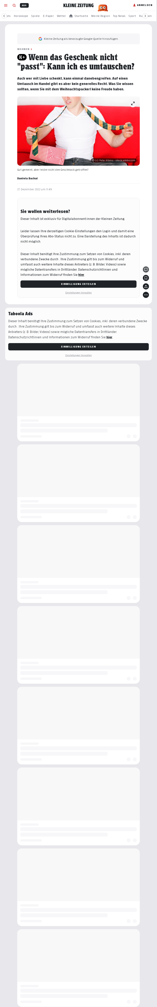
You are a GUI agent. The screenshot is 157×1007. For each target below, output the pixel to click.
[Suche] (14, 5)
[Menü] (5, 5)
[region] (78, 16)
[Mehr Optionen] (146, 295)
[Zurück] (4, 16)
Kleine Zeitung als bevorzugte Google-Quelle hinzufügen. (81, 38)
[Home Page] (78, 5)
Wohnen (23, 49)
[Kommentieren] (146, 269)
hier (81, 274)
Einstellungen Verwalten (78, 292)
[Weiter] (145, 16)
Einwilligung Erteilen (78, 284)
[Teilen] (146, 286)
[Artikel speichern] (146, 278)
